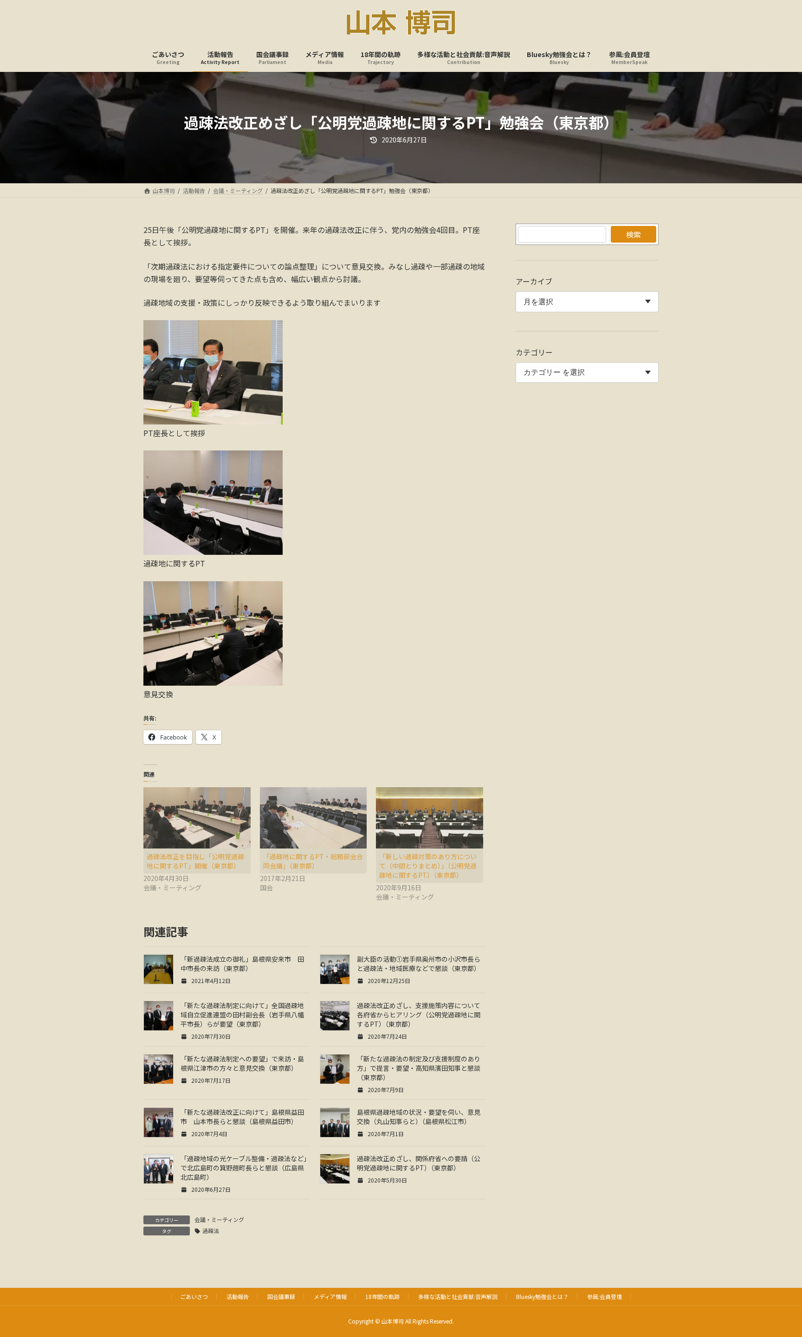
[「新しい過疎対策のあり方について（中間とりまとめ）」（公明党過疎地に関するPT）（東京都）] (429, 817)
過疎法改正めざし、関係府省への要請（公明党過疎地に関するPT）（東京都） (418, 1163)
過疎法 (210, 1230)
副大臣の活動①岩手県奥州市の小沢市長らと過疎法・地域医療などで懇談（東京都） (418, 963)
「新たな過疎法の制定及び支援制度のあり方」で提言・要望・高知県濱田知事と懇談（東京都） (418, 1068)
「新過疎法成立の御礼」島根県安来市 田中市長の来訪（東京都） (242, 963)
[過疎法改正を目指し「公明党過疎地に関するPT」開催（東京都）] (197, 817)
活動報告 (237, 1296)
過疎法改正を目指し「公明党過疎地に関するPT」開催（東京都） (195, 861)
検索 (633, 234)
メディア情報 (330, 1296)
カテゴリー (534, 352)
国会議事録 (281, 1296)
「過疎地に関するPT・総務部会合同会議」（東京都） (313, 861)
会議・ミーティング (219, 1219)
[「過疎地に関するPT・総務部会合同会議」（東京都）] (313, 817)
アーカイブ (534, 281)
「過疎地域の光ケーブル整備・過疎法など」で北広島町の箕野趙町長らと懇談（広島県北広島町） (244, 1168)
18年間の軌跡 (382, 1296)
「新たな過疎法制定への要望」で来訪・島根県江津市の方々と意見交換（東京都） (244, 1063)
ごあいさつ (194, 1296)
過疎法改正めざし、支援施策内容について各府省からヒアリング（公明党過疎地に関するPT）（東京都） (418, 1014)
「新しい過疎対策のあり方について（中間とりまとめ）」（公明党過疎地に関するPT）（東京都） (428, 866)
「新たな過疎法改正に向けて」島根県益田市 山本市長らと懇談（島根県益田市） (242, 1116)
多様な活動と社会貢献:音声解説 (458, 1296)
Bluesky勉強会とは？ (542, 1296)
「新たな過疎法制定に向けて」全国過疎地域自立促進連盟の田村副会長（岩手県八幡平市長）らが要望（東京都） (242, 1014)
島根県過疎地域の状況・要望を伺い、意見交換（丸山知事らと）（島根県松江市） (418, 1116)
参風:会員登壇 (604, 1296)
